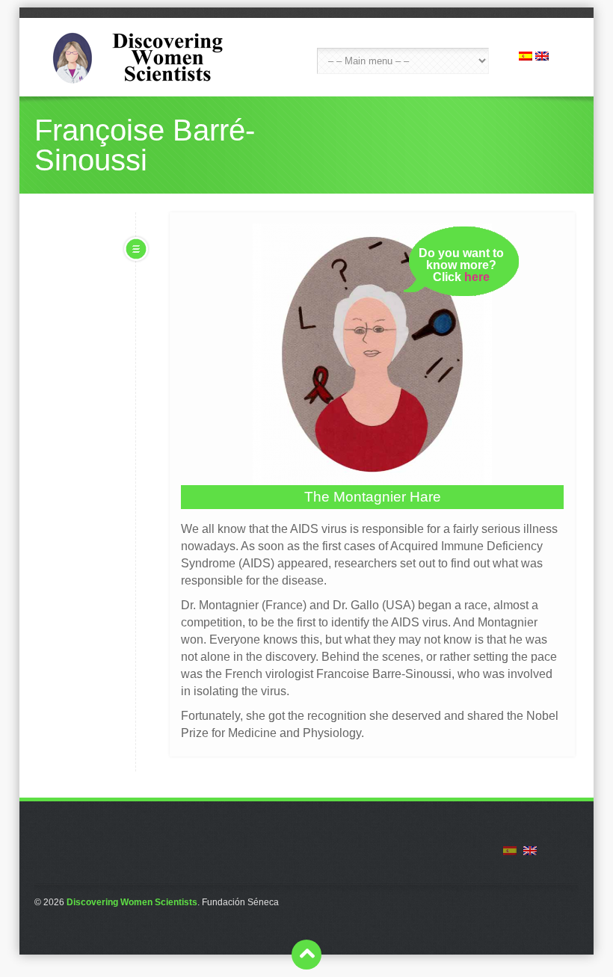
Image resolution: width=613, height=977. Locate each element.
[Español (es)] (525, 56)
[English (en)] (542, 56)
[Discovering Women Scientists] (146, 57)
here (477, 277)
